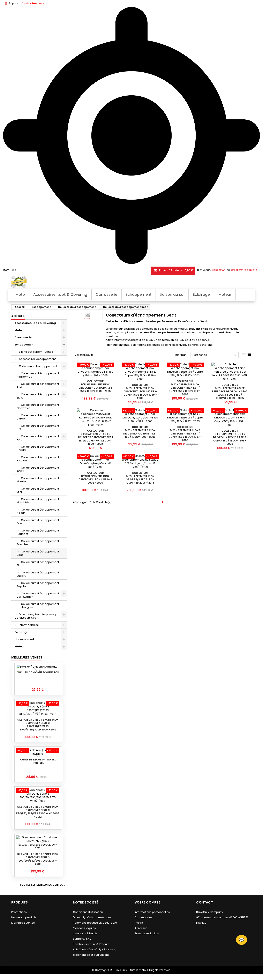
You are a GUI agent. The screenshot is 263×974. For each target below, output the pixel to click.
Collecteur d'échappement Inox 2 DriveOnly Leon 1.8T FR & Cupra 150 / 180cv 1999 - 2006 (230, 437)
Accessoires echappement (37, 359)
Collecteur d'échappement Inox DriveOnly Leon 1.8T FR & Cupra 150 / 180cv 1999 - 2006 (140, 391)
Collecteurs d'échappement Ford (38, 437)
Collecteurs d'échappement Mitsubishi (38, 500)
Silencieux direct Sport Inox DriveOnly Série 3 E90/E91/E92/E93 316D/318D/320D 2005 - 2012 (37, 724)
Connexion (218, 270)
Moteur (20, 646)
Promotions (19, 912)
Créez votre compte (244, 270)
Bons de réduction (147, 933)
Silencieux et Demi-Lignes (36, 352)
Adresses (141, 928)
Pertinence (215, 355)
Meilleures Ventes (26, 657)
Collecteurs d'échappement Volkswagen (38, 595)
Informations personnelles (152, 912)
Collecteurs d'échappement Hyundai (38, 458)
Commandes (143, 917)
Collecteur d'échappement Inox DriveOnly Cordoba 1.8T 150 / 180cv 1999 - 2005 (95, 386)
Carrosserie (23, 337)
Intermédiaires (29, 625)
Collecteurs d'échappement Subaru (38, 574)
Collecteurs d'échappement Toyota (38, 584)
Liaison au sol (24, 639)
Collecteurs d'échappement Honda (38, 448)
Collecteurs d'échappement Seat (38, 553)
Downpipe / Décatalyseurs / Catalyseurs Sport (35, 616)
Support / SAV (82, 939)
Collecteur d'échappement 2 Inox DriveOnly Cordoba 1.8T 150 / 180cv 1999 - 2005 (140, 432)
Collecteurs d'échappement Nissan (38, 511)
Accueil (18, 316)
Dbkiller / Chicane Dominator (37, 672)
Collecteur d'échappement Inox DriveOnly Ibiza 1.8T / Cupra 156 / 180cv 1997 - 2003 (185, 387)
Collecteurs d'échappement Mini (38, 490)
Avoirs (139, 923)
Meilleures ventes (23, 923)
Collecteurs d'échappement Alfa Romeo (38, 375)
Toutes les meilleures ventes (43, 885)
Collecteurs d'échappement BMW (38, 396)
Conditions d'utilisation (88, 912)
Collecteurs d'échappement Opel (38, 521)
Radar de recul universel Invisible (38, 761)
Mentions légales (84, 928)
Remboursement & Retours (91, 944)
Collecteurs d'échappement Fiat (38, 427)
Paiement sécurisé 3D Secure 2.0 (95, 923)
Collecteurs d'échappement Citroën (38, 417)
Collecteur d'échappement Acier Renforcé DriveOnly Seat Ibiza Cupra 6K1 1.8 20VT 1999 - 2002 (95, 437)
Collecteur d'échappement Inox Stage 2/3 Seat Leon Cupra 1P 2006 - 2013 (140, 477)
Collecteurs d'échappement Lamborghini (38, 605)
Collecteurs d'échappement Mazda (38, 479)
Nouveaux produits (23, 917)
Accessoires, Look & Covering (35, 323)
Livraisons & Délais (85, 933)
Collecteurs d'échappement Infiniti (38, 469)
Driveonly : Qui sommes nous (92, 917)
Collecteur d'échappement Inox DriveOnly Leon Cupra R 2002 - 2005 (95, 477)
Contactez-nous (33, 3)
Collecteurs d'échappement (38, 366)
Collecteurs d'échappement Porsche (38, 542)
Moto (18, 330)
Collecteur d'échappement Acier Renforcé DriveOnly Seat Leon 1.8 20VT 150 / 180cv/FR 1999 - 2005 (230, 391)
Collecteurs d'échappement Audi (38, 385)
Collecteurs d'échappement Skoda (38, 563)
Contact (204, 902)
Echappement (25, 345)
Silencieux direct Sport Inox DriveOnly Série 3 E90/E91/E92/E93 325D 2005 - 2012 (37, 859)
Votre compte (147, 902)
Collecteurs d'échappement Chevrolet (38, 406)
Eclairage (21, 632)
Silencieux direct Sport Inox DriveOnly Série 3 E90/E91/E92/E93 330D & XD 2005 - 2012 (37, 811)
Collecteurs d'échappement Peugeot (38, 532)
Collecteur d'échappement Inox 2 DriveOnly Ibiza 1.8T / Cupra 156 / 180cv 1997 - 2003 (185, 433)
